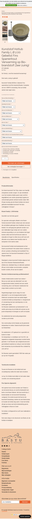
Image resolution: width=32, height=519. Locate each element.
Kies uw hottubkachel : (7, 110)
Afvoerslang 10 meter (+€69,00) (10, 153)
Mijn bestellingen (6, 470)
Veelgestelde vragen (8, 490)
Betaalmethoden (6, 483)
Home (3, 11)
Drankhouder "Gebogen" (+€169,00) (11, 150)
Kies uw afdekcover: (7, 116)
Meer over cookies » (22, 5)
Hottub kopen (5, 454)
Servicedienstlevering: (7, 140)
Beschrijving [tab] (6, 177)
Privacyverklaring (6, 487)
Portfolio (4, 462)
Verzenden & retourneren (9, 492)
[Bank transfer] (14, 515)
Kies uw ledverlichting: (7, 128)
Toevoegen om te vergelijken (10, 169)
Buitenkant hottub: (6, 104)
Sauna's (4, 451)
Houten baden (6, 458)
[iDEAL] (12, 515)
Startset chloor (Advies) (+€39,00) (11, 149)
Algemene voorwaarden (8, 481)
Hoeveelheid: (5, 156)
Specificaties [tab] (15, 177)
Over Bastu (5, 460)
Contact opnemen (25, 516)
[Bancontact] (17, 515)
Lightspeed (4, 511)
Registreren (5, 468)
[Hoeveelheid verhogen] (7, 159)
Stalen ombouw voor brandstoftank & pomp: (13, 134)
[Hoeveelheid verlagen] (3, 159)
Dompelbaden (6, 456)
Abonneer (25, 502)
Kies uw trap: (5, 122)
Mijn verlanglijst (6, 475)
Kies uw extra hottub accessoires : (10, 146)
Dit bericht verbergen (11, 5)
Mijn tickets (5, 473)
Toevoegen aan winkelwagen (16, 163)
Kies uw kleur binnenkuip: (8, 98)
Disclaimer (5, 485)
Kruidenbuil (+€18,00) (8, 152)
